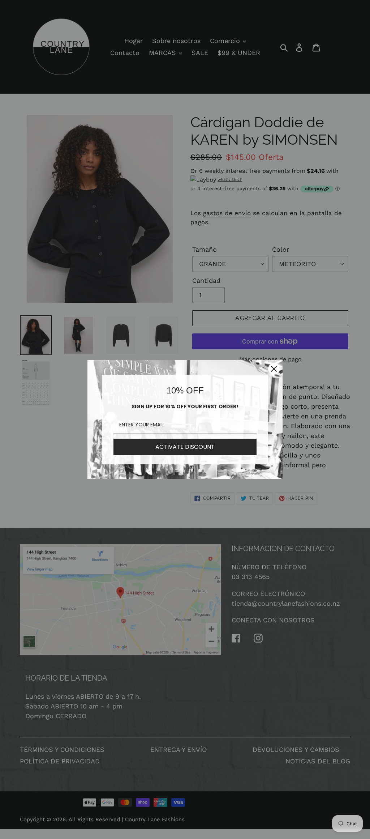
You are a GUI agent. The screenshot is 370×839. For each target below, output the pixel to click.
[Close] (274, 369)
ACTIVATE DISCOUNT (185, 447)
